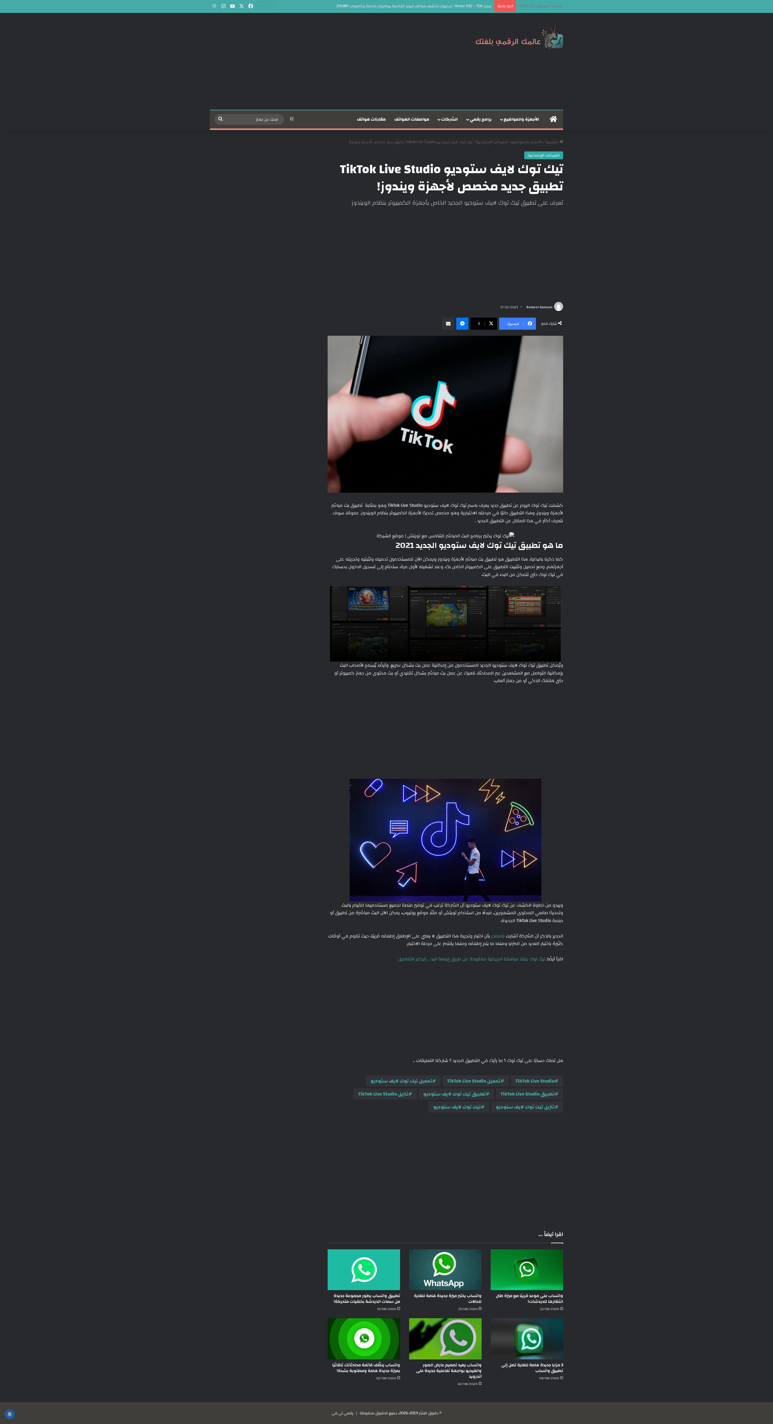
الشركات (449, 119)
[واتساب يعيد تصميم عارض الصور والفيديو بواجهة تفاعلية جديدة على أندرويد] (445, 1338)
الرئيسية (552, 142)
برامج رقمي (481, 119)
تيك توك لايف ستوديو (457, 1107)
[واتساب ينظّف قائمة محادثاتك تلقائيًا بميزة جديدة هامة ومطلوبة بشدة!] (364, 1338)
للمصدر (498, 936)
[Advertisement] (326, 61)
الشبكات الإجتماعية (492, 142)
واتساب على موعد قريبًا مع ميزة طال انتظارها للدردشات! (529, 1299)
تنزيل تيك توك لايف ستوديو (525, 1107)
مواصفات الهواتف (411, 119)
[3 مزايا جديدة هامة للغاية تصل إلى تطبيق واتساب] (527, 1338)
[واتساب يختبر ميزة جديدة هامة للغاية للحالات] (445, 1269)
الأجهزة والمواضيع (521, 119)
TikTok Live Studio (534, 1081)
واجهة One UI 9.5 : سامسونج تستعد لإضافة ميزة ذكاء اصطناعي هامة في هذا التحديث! (420, 6)
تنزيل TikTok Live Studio (383, 1094)
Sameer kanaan (539, 307)
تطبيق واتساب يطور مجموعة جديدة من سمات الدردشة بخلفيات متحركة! (367, 1299)
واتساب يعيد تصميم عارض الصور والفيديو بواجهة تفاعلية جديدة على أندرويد (449, 1370)
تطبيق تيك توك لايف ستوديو (454, 1094)
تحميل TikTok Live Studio (473, 1081)
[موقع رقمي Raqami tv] (519, 35)
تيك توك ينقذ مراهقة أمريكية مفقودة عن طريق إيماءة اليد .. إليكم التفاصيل (471, 959)
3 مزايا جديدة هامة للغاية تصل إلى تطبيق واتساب (532, 1368)
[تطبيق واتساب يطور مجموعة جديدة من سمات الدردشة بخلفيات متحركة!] (364, 1269)
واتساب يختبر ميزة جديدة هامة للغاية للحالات (448, 1299)
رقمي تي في (342, 1413)
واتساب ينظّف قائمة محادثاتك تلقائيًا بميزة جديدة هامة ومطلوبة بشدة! (366, 1368)
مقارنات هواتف (371, 119)
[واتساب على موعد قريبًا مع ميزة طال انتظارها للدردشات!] (527, 1269)
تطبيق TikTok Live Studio (527, 1094)
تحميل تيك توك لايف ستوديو (401, 1081)
